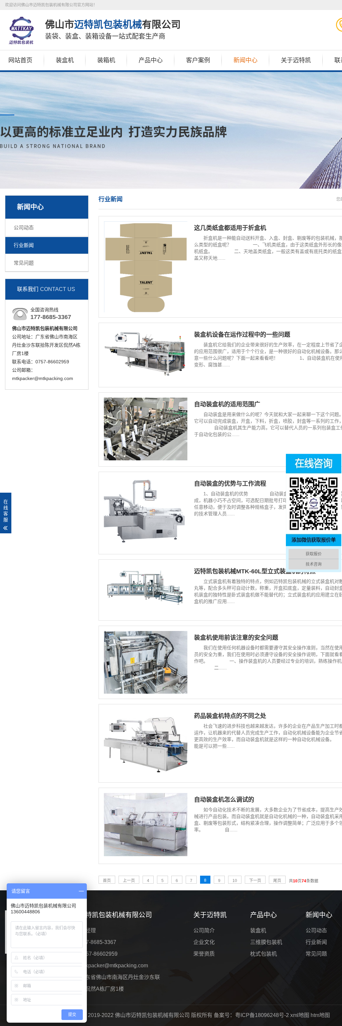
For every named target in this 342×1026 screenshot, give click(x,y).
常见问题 (24, 263)
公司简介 (204, 930)
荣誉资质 (204, 954)
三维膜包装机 (266, 942)
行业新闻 (24, 245)
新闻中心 (245, 60)
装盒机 (65, 60)
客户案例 (198, 60)
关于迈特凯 (296, 60)
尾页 (277, 880)
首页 (107, 880)
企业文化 (204, 942)
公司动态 (24, 227)
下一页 (255, 880)
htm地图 (320, 1015)
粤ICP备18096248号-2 (262, 1015)
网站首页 (20, 60)
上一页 (129, 880)
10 (234, 880)
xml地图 (299, 1015)
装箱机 (106, 60)
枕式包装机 (263, 954)
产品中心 (151, 60)
